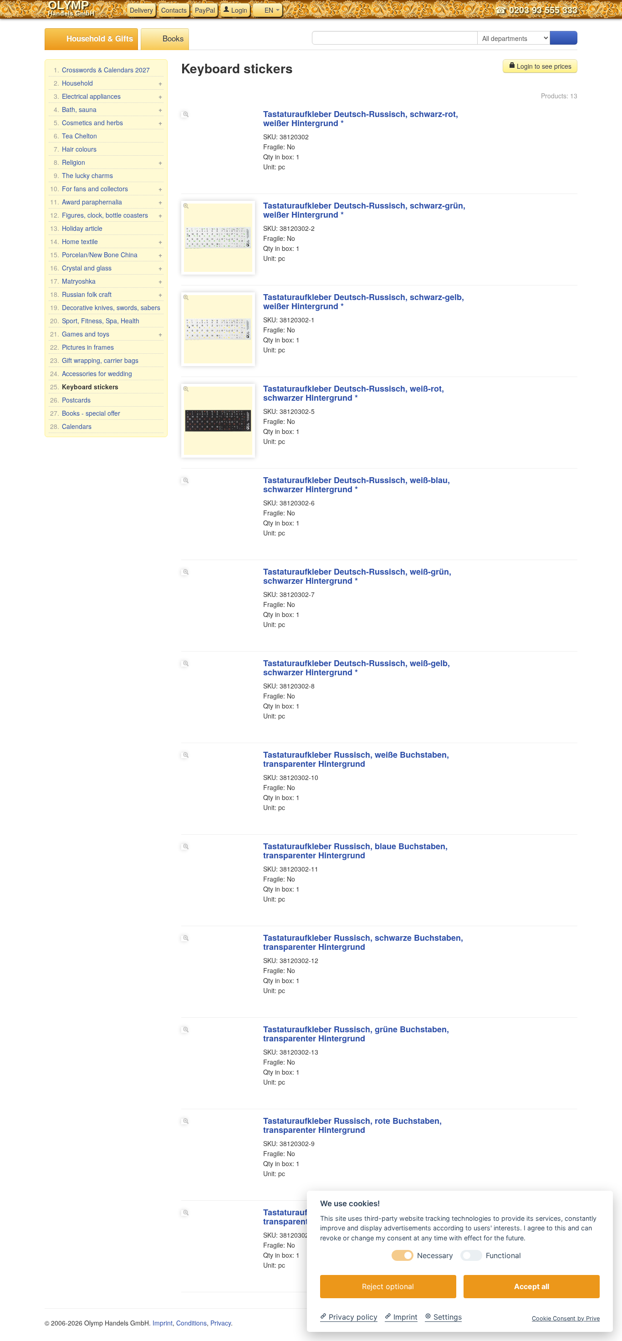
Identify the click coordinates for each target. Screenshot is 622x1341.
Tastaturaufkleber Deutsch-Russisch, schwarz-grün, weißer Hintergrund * (364, 209)
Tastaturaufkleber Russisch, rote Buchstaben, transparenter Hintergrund (352, 1125)
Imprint (163, 1322)
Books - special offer (85, 413)
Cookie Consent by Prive (566, 1318)
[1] (563, 38)
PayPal (205, 10)
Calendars (71, 426)
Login (238, 10)
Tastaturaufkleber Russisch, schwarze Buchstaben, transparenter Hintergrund (363, 942)
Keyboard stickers (84, 386)
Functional (503, 1255)
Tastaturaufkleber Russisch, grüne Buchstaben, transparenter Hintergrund (356, 1033)
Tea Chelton (75, 135)
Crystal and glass (106, 267)
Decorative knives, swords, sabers (105, 307)
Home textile (106, 241)
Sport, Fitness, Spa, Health (94, 320)
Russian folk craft (106, 294)
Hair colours (75, 148)
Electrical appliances (108, 96)
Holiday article (76, 228)
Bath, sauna (108, 109)
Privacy (220, 1322)
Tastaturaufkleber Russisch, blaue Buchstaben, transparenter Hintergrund (355, 850)
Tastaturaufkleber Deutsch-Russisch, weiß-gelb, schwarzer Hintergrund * (356, 667)
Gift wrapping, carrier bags (94, 360)
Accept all (531, 1285)
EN (269, 10)
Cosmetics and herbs (108, 122)
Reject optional (388, 1285)
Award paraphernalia (106, 201)
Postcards (70, 399)
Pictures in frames (82, 347)
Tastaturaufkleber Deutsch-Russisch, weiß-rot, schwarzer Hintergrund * (353, 392)
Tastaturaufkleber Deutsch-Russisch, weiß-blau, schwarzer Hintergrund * (356, 484)
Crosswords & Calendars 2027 (102, 69)
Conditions (191, 1322)
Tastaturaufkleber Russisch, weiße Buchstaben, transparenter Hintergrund (356, 759)
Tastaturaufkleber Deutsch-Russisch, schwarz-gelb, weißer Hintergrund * (363, 301)
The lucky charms (83, 175)
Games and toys (106, 333)
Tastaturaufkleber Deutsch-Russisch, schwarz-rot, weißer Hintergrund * (360, 118)
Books (172, 38)
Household (108, 82)
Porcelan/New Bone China (106, 254)
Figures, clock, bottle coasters (106, 214)
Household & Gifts (98, 38)
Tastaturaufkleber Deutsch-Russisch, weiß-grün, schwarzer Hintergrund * (357, 576)
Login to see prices (543, 66)
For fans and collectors (106, 188)
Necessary (435, 1255)
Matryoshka (106, 281)
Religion (108, 162)
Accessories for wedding (91, 373)
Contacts (174, 10)
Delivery (141, 10)
